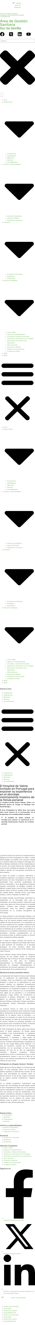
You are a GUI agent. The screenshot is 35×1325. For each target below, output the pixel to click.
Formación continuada (14, 274)
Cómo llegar (11, 332)
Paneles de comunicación (15, 349)
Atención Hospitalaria (14, 216)
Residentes (11, 276)
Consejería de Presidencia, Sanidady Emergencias (12, 15)
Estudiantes (11, 278)
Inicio (5, 100)
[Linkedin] (20, 34)
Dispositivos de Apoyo (15, 220)
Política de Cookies (10, 1310)
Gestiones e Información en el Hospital (20, 338)
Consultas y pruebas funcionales (18, 336)
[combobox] (17, 41)
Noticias (10, 160)
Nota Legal (7, 1308)
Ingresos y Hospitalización (16, 334)
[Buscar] (1, 95)
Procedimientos (12, 162)
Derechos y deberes (14, 347)
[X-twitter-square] (11, 34)
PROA (5, 353)
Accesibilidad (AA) (10, 1313)
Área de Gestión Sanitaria (14, 24)
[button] (17, 391)
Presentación (11, 154)
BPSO (5, 355)
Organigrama (11, 156)
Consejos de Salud (13, 351)
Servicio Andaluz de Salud (9, 14)
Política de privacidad (11, 1306)
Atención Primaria (13, 218)
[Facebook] (2, 34)
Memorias (10, 158)
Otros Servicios (12, 345)
